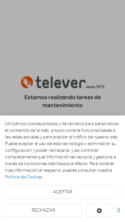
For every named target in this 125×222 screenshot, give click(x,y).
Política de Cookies (23, 177)
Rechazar (43, 210)
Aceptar (62, 192)
